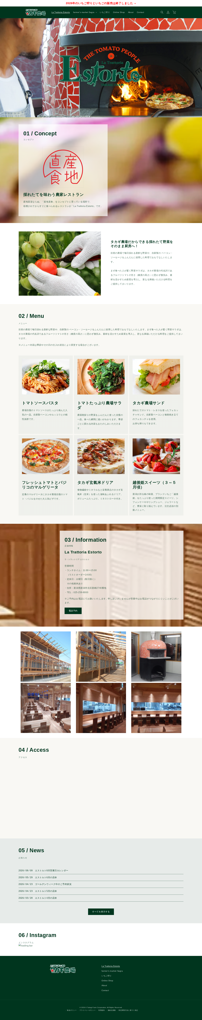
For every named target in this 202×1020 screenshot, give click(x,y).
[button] (85, 12)
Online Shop (107, 981)
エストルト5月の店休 (46, 891)
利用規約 (101, 1010)
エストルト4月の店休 (46, 898)
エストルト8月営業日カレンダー (51, 870)
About (104, 985)
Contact (105, 990)
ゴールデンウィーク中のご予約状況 (53, 884)
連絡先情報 (112, 1010)
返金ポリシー (72, 1010)
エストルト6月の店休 (46, 877)
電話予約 (73, 611)
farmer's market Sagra (112, 971)
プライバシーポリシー (87, 1010)
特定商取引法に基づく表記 (128, 1010)
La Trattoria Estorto (111, 966)
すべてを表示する (101, 911)
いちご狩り (107, 976)
